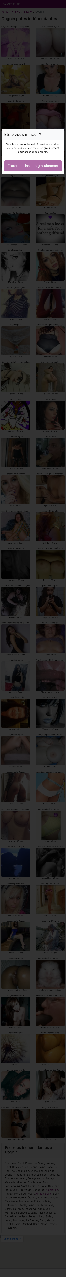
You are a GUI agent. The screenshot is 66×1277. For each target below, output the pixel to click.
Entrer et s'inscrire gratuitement (33, 166)
